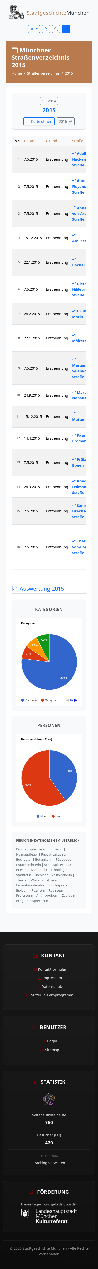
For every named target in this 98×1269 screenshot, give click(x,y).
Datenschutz (52, 986)
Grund (51, 140)
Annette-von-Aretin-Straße (82, 213)
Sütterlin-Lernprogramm (52, 995)
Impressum (52, 977)
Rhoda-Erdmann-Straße (81, 486)
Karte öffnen (41, 121)
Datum (30, 140)
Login (52, 1041)
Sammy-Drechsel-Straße (81, 511)
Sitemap (52, 1049)
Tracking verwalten (49, 1162)
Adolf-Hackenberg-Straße (84, 159)
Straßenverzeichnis (43, 73)
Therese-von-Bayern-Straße (83, 546)
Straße (77, 140)
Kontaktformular (52, 969)
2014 (51, 101)
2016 (63, 121)
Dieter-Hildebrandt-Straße (83, 289)
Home (17, 73)
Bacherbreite (84, 264)
